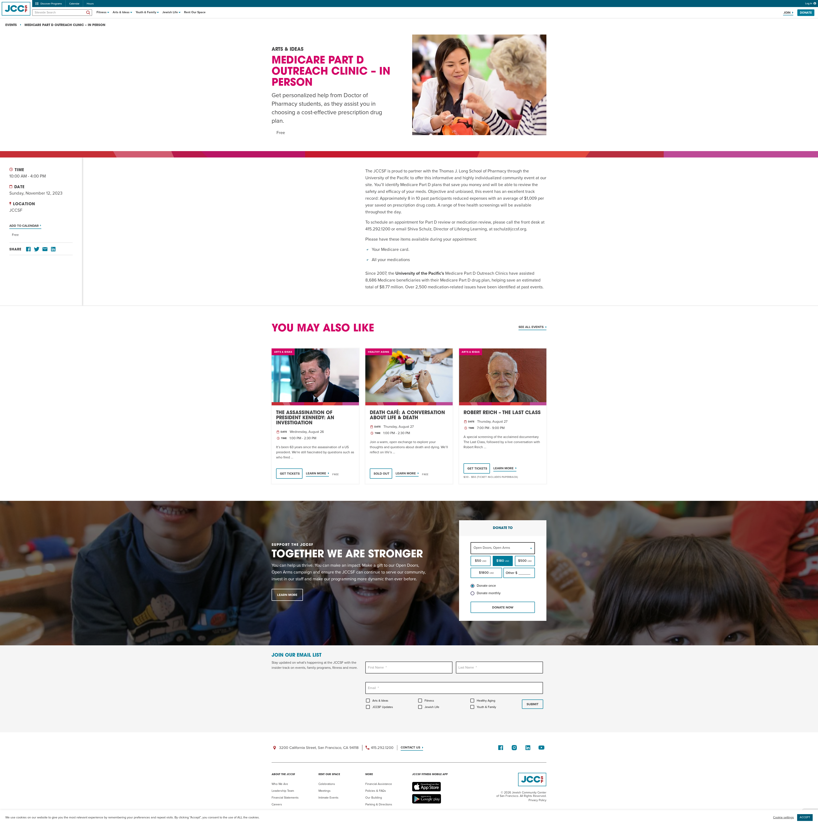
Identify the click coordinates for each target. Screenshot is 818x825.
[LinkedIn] (53, 249)
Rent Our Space (195, 12)
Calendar (74, 3)
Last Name (467, 667)
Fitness (101, 12)
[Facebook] (28, 249)
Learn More (316, 473)
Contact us (410, 747)
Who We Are (280, 784)
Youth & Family (146, 12)
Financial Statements (285, 797)
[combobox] (503, 548)
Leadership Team (283, 791)
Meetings (324, 791)
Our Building (373, 797)
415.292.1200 (382, 747)
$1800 (486, 573)
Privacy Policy (537, 800)
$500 (525, 561)
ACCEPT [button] (805, 817)
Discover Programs (51, 3)
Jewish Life (170, 12)
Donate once (486, 586)
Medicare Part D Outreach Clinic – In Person (64, 25)
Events (11, 25)
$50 (480, 561)
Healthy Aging (486, 700)
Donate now (502, 607)
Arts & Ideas (121, 12)
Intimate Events (328, 797)
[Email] (45, 249)
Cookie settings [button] (783, 817)
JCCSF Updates (382, 707)
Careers (277, 804)
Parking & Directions (378, 804)
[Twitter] (37, 249)
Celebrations (326, 784)
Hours (90, 3)
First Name (377, 667)
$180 (502, 561)
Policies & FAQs (375, 791)
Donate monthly (489, 593)
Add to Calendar (24, 226)
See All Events (531, 327)
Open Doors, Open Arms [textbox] (492, 548)
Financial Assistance (378, 784)
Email (373, 688)
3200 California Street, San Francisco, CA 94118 (319, 747)
